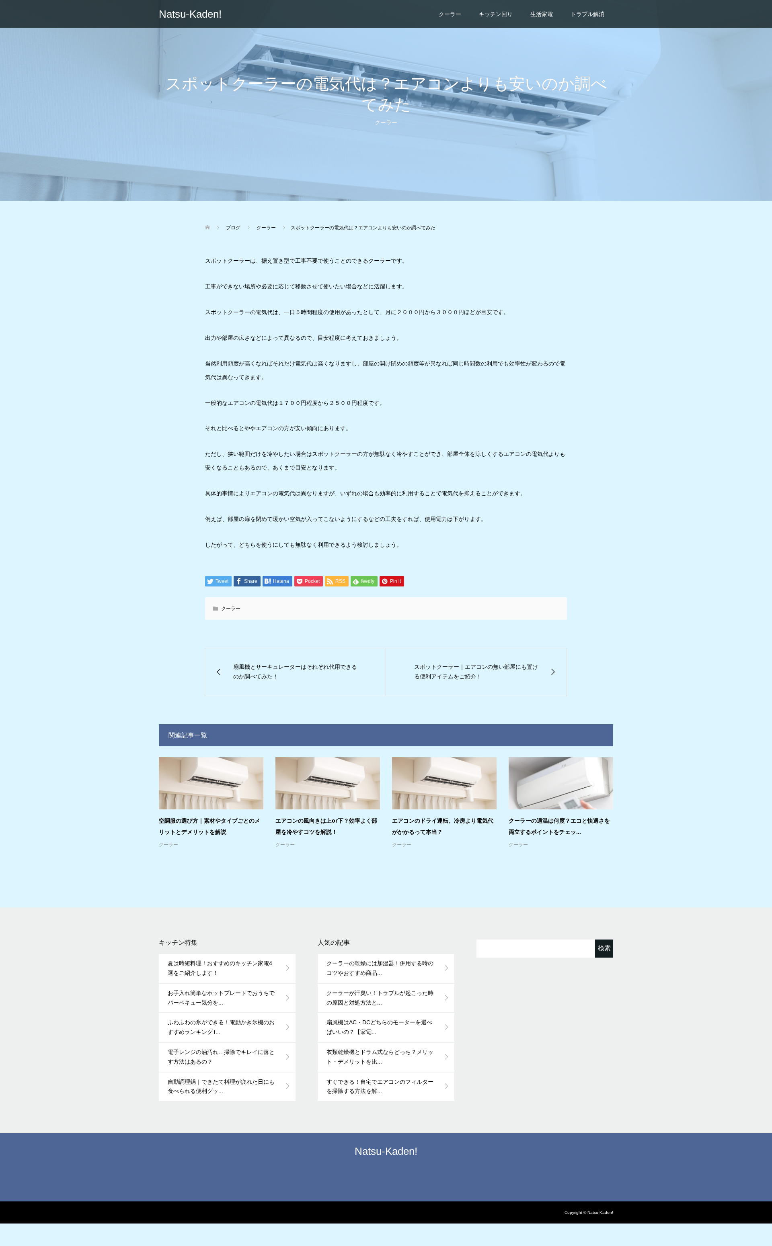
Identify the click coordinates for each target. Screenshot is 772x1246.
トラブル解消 (587, 14)
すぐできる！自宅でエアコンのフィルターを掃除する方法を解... (379, 1087)
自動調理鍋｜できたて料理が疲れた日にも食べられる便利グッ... (221, 1087)
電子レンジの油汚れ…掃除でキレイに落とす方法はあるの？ (221, 1057)
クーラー (450, 14)
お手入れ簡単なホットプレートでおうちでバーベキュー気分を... (221, 998)
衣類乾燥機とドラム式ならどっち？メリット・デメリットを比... (379, 1057)
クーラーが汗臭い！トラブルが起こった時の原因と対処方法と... (379, 998)
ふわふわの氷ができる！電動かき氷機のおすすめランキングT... (221, 1027)
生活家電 (541, 14)
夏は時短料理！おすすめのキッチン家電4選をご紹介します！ (220, 968)
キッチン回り (496, 14)
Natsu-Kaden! (190, 14)
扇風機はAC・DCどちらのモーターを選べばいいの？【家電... (379, 1027)
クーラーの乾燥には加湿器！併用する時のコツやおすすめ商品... (379, 968)
